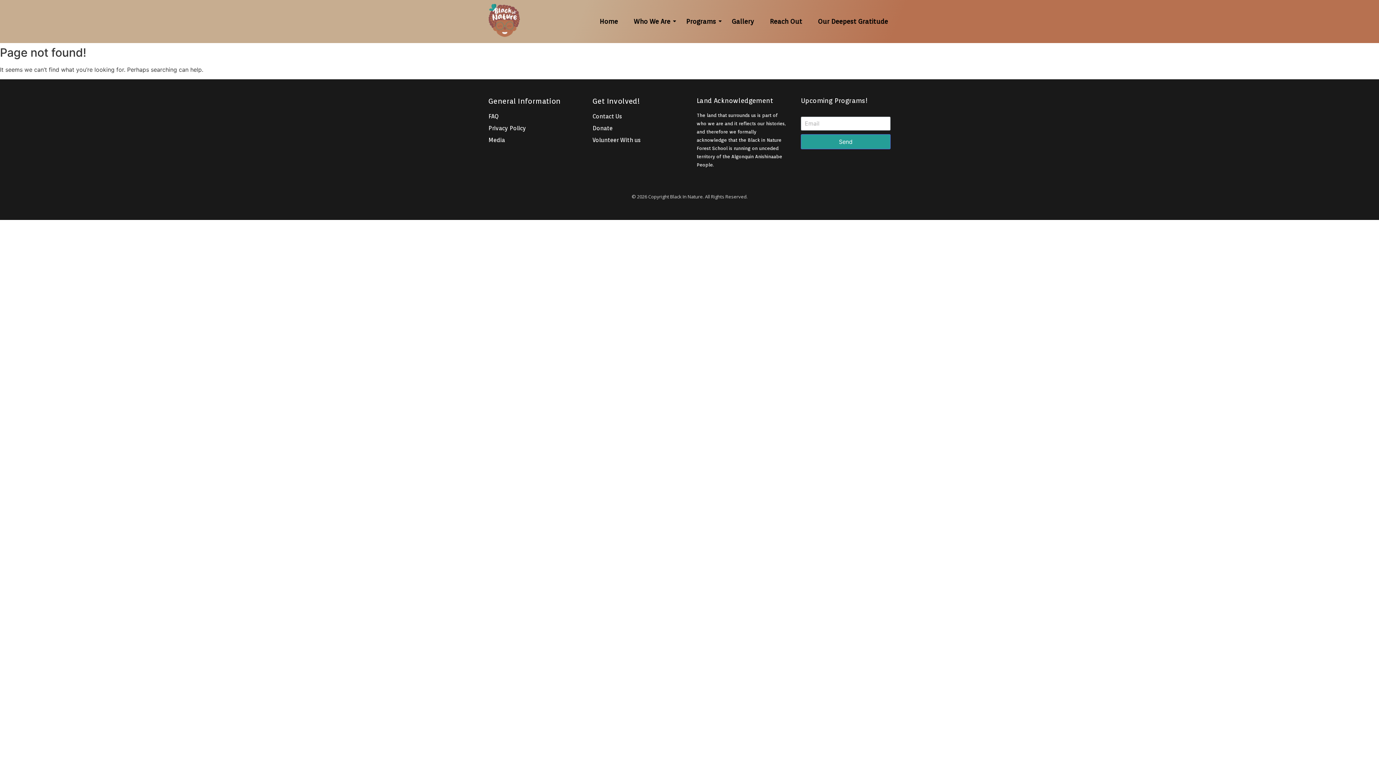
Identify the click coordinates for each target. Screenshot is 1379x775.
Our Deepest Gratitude (853, 21)
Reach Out (786, 21)
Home (609, 21)
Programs (701, 21)
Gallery (743, 21)
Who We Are (652, 21)
